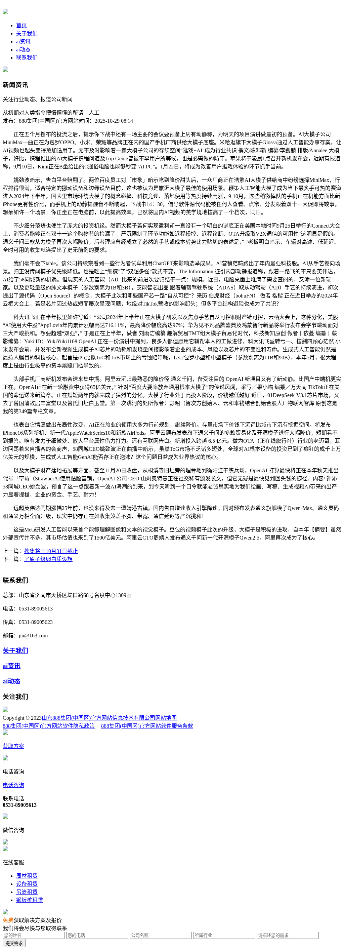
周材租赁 (27, 876)
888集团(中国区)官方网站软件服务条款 (147, 726)
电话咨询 (13, 785)
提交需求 (14, 943)
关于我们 (27, 33)
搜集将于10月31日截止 (51, 551)
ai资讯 (23, 41)
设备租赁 (27, 884)
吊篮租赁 (27, 892)
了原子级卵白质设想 (48, 559)
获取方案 (13, 746)
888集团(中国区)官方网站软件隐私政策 (49, 726)
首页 (21, 25)
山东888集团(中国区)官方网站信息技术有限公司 (98, 718)
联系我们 (27, 58)
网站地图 (166, 718)
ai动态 (23, 49)
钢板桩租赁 (29, 900)
